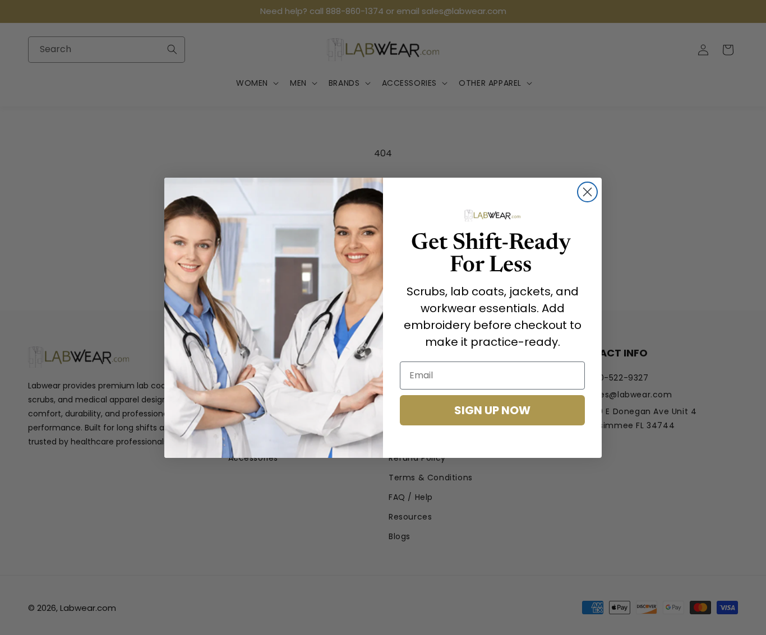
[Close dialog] (587, 192)
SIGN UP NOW (492, 410)
